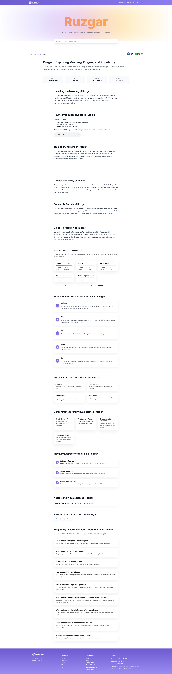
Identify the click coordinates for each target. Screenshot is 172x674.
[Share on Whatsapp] (135, 54)
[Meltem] (86, 305)
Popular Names (90, 669)
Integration (122, 2)
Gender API (100, 285)
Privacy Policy (90, 662)
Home (30, 54)
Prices (129, 2)
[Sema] (86, 347)
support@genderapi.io (117, 661)
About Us (88, 660)
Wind (56, 519)
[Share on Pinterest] (138, 54)
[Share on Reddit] (142, 54)
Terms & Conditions (91, 665)
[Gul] (86, 361)
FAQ (62, 667)
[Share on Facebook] (128, 54)
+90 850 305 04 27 (117, 664)
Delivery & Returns (91, 667)
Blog (142, 2)
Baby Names (37, 54)
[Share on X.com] (132, 54)
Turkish (69, 519)
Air (62, 519)
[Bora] (86, 333)
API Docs (136, 2)
